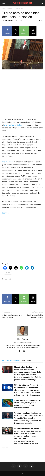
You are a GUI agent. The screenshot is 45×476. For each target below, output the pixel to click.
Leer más (5, 213)
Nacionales (10, 8)
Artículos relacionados (11, 360)
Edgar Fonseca (9, 20)
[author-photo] (22, 336)
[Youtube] (31, 466)
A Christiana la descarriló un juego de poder (12, 316)
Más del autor (27, 360)
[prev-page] (3, 449)
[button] (42, 3)
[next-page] (7, 449)
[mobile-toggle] (3, 3)
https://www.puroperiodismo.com (22, 342)
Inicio (3, 8)
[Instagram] (19, 466)
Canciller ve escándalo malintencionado (35, 316)
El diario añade (8, 162)
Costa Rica (19, 8)
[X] (25, 351)
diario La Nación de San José (15, 125)
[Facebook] (20, 351)
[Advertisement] (22, 94)
